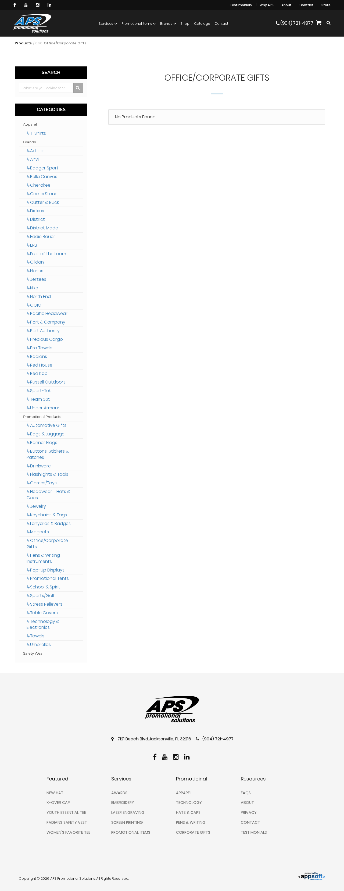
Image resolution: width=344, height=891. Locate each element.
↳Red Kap (37, 373)
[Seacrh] (329, 23)
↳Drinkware (39, 466)
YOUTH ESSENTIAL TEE (66, 812)
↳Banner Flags (42, 442)
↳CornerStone (42, 194)
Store (326, 5)
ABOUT (247, 802)
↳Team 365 (39, 399)
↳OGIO (34, 305)
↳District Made (42, 228)
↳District (36, 219)
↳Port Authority (43, 331)
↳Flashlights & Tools (47, 474)
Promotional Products (42, 417)
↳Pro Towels (39, 348)
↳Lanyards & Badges (49, 523)
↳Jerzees (36, 279)
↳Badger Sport (43, 168)
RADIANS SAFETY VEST (66, 822)
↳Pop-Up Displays (45, 570)
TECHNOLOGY (189, 802)
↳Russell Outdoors (46, 382)
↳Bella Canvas (42, 176)
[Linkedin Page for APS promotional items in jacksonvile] (50, 5)
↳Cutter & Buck (43, 202)
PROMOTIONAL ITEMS (130, 832)
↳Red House (39, 365)
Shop (184, 23)
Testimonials (241, 5)
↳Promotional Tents (48, 578)
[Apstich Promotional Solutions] (32, 23)
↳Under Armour (43, 408)
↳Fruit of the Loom (46, 254)
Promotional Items (136, 23)
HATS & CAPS (188, 812)
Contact (306, 5)
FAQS (246, 793)
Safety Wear (33, 653)
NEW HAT (54, 793)
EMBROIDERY (122, 802)
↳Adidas (36, 151)
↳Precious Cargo (45, 339)
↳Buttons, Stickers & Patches (48, 454)
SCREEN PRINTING (127, 822)
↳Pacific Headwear (47, 313)
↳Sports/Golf (41, 595)
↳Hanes (35, 271)
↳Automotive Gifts (46, 425)
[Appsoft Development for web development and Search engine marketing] (311, 876)
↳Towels (35, 636)
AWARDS (119, 793)
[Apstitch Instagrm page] (38, 5)
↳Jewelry (36, 506)
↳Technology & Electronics (43, 624)
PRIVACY (249, 812)
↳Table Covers (42, 613)
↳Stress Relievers (44, 604)
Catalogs (202, 23)
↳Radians (37, 356)
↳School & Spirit (43, 587)
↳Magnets (38, 532)
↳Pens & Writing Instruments (43, 558)
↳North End (39, 296)
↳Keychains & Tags (47, 515)
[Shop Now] (318, 23)
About (286, 5)
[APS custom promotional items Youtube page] (26, 5)
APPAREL (183, 793)
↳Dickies (35, 211)
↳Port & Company (46, 322)
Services (106, 23)
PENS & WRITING (190, 822)
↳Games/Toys (42, 483)
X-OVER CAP (58, 802)
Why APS (267, 5)
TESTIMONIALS (254, 832)
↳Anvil (33, 159)
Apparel (30, 124)
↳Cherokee (39, 185)
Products (23, 43)
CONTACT (250, 822)
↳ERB (32, 245)
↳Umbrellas (39, 644)
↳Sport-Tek (39, 391)
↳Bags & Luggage (45, 434)
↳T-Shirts (36, 133)
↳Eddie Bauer (41, 236)
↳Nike (32, 288)
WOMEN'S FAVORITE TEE (68, 832)
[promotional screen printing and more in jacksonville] (172, 709)
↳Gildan (35, 262)
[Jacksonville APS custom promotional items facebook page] (15, 5)
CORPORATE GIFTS (193, 832)
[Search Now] (78, 88)
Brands (166, 23)
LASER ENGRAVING (127, 812)
